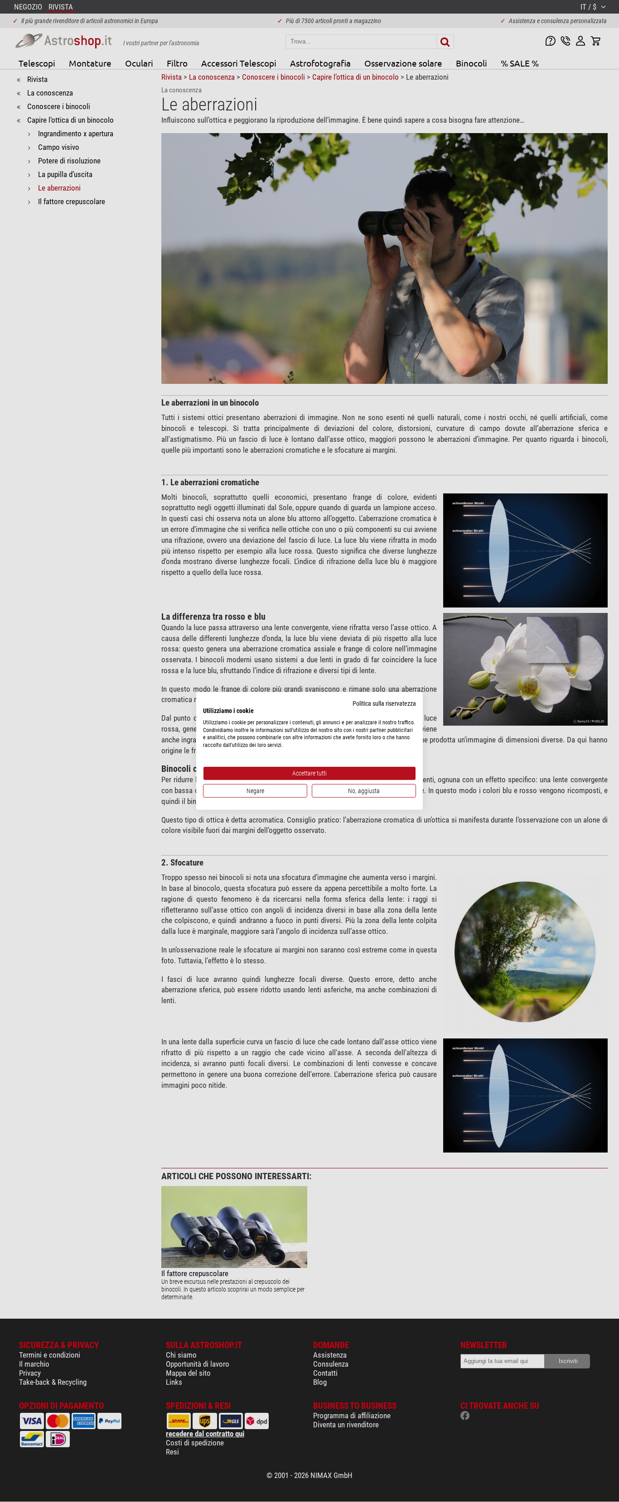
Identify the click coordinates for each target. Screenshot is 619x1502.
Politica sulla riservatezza (384, 703)
